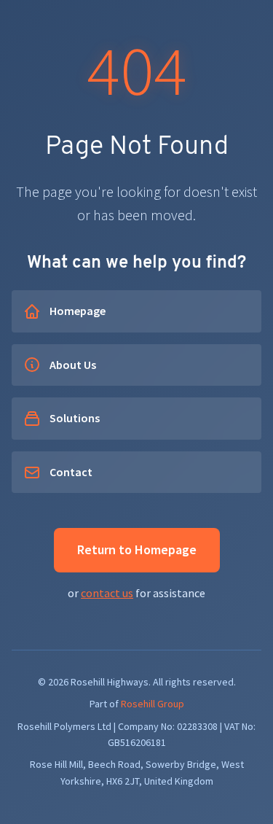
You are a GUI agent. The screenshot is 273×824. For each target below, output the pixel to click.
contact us (107, 593)
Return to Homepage (137, 549)
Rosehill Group (152, 703)
